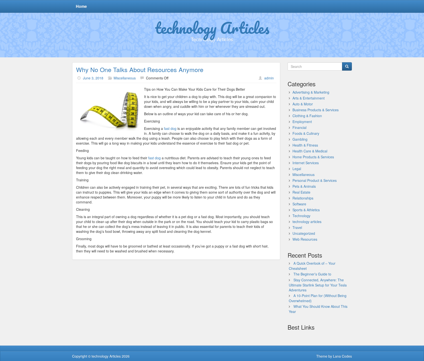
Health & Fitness (305, 145)
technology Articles (212, 27)
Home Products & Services (313, 156)
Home (81, 6)
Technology (301, 215)
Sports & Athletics (306, 209)
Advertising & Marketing (310, 92)
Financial (299, 127)
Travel (297, 227)
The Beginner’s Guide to (312, 274)
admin (269, 77)
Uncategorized (303, 233)
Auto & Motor (302, 103)
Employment (302, 121)
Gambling (299, 139)
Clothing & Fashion (307, 115)
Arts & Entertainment (308, 98)
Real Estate (301, 192)
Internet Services (305, 162)
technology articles (306, 221)
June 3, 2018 (93, 77)
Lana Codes (342, 356)
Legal (296, 168)
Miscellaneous (125, 77)
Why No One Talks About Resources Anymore (139, 69)
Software (299, 203)
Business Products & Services (315, 109)
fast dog (170, 128)
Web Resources (304, 239)
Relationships (302, 198)
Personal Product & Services (314, 180)
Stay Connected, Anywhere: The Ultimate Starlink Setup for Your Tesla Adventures (318, 284)
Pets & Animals (304, 186)
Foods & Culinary (305, 133)
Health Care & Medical (309, 151)
